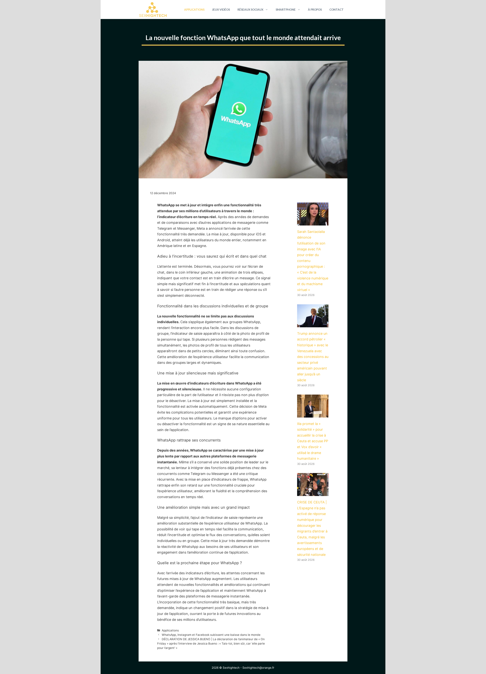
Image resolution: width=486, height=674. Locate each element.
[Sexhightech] (153, 9)
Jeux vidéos (221, 9)
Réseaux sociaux (250, 9)
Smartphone (286, 9)
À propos (315, 9)
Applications (194, 9)
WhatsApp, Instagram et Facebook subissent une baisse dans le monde (211, 635)
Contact (336, 9)
